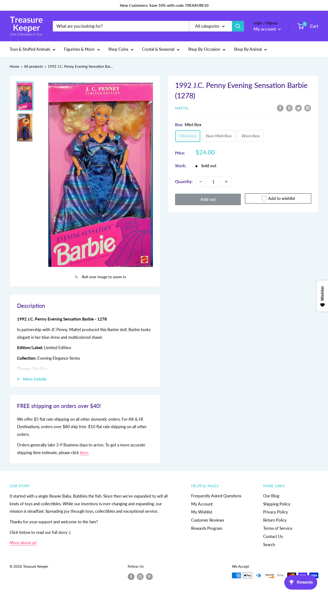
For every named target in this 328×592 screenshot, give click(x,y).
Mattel (182, 108)
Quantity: (184, 181)
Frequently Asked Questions (216, 495)
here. (84, 452)
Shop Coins (118, 49)
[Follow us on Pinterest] (149, 576)
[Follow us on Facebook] (131, 576)
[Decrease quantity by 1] (201, 182)
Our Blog (271, 495)
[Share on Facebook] (280, 107)
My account (265, 28)
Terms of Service (277, 528)
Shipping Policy (276, 503)
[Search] (238, 26)
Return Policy (275, 520)
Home (14, 66)
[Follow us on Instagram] (140, 576)
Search (269, 544)
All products (33, 66)
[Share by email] (307, 107)
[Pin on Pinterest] (289, 107)
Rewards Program (206, 528)
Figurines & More (79, 49)
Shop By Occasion (204, 49)
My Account (202, 503)
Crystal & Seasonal (158, 49)
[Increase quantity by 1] (226, 182)
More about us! (23, 542)
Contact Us (273, 536)
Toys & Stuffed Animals (30, 49)
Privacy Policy (275, 511)
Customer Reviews (207, 520)
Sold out (208, 199)
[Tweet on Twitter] (298, 107)
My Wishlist (201, 511)
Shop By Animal (248, 49)
